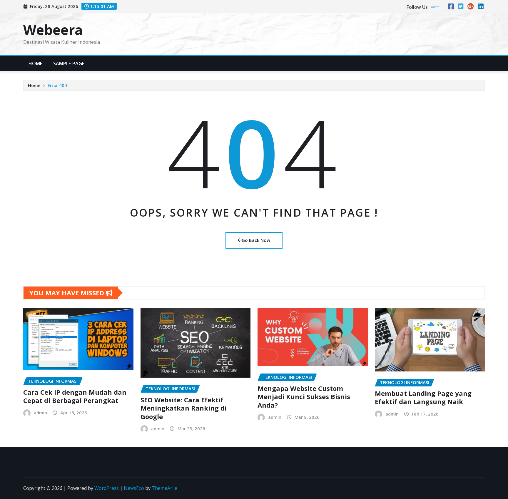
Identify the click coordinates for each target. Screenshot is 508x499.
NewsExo (134, 488)
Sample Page (69, 63)
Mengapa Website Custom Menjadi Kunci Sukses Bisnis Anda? (304, 396)
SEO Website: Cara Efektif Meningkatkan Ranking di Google (184, 408)
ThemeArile (164, 488)
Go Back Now (256, 240)
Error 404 (57, 85)
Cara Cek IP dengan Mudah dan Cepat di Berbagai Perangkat (74, 396)
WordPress (106, 488)
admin (40, 413)
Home (36, 63)
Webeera (53, 30)
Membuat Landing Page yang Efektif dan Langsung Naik (423, 397)
